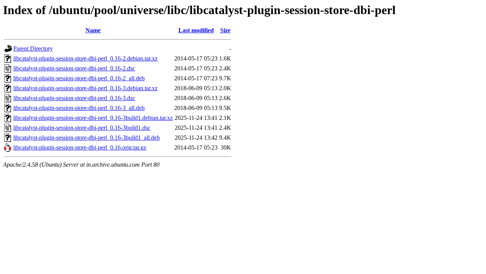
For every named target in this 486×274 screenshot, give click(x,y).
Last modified (196, 30)
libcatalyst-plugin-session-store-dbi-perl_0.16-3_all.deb (79, 108)
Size (225, 30)
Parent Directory (33, 48)
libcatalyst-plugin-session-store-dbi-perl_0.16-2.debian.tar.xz (85, 58)
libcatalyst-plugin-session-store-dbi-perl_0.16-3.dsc (74, 98)
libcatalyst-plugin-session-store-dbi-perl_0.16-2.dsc (74, 68)
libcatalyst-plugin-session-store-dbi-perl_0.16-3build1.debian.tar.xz (93, 118)
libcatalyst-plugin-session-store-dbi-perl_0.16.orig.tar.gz (79, 147)
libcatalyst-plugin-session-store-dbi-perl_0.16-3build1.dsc (81, 127)
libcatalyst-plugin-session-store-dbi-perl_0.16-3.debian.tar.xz (85, 88)
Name (93, 30)
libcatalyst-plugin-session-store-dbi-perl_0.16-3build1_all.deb (86, 137)
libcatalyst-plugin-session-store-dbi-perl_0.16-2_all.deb (79, 78)
